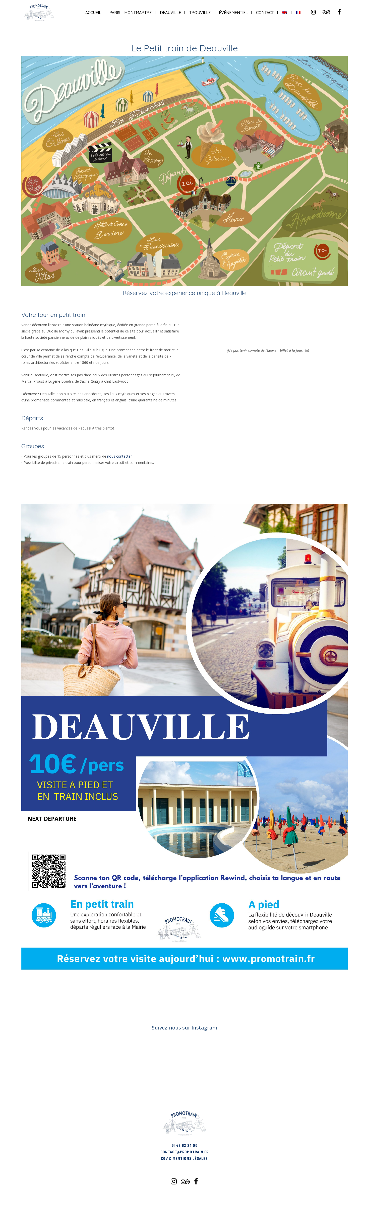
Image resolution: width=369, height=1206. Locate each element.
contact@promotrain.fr (184, 1152)
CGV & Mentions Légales (184, 1158)
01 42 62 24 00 (184, 1145)
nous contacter (119, 456)
